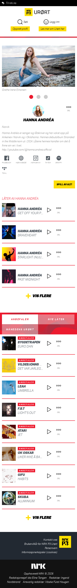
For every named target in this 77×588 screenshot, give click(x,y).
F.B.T (21, 408)
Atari (22, 430)
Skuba (23, 497)
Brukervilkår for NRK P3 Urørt (40, 544)
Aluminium (26, 501)
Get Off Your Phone (34, 213)
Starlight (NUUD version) (38, 257)
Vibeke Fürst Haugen (57, 582)
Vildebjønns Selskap (35, 364)
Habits (23, 479)
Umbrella (26, 390)
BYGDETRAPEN (29, 342)
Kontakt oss (50, 539)
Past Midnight (29, 279)
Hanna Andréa (30, 209)
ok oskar (26, 453)
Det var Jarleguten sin (36, 368)
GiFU (21, 475)
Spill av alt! (64, 184)
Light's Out (27, 413)
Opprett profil (20, 29)
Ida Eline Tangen (37, 577)
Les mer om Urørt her (52, 29)
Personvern (51, 548)
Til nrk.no (11, 3)
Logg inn (54, 22)
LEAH (22, 386)
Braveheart (27, 235)
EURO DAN (25, 346)
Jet (20, 435)
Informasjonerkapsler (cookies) (39, 552)
